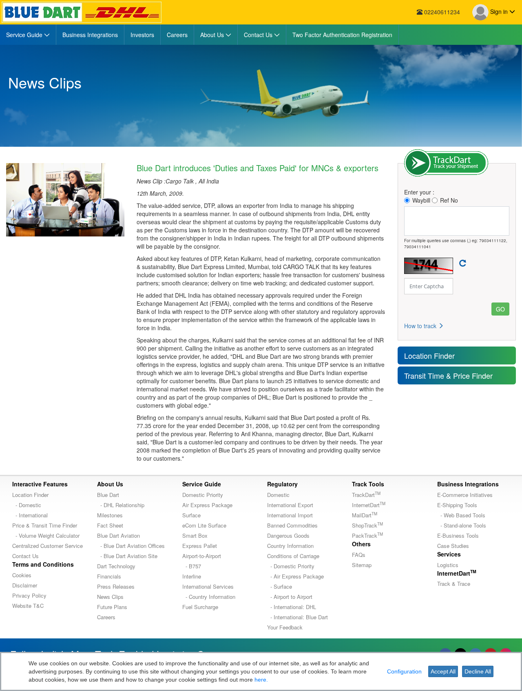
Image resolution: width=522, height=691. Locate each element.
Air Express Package (207, 505)
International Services (208, 586)
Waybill (421, 200)
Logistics (447, 565)
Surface (191, 515)
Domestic (278, 495)
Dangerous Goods (288, 535)
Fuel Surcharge (200, 607)
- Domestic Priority (290, 566)
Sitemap (362, 565)
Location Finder (429, 355)
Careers (106, 617)
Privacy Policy (29, 595)
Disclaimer (24, 585)
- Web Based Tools (461, 515)
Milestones (110, 515)
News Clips (110, 596)
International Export (290, 505)
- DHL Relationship (120, 505)
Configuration (404, 671)
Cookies (21, 575)
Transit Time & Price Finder (448, 375)
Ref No (449, 200)
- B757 (191, 566)
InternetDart (368, 505)
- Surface (279, 586)
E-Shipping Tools (457, 505)
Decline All (477, 671)
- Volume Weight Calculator (46, 535)
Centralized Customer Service (47, 546)
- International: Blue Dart (297, 617)
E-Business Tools (458, 535)
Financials (109, 576)
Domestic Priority (202, 495)
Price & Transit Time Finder (44, 525)
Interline (191, 576)
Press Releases (116, 586)
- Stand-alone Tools (461, 525)
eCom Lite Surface (204, 525)
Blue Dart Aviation (118, 535)
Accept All (443, 671)
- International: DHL (291, 607)
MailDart (364, 515)
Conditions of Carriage (293, 556)
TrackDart (366, 495)
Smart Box (195, 535)
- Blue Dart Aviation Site (127, 556)
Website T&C (28, 605)
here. (261, 679)
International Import (290, 515)
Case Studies (453, 546)
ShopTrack (367, 525)
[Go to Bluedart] (81, 12)
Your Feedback (285, 627)
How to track (421, 326)
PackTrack (367, 535)
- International (30, 515)
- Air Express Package (295, 576)
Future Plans (112, 607)
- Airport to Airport (289, 596)
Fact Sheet (110, 525)
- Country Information (208, 596)
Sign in (499, 11)
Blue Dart (108, 495)
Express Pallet (199, 546)
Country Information (290, 546)
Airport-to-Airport (201, 556)
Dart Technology (116, 566)
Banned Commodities (292, 525)
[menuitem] (28, 34)
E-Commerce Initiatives (465, 495)
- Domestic (26, 505)
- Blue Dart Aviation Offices (131, 546)
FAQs (358, 555)
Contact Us (25, 556)
